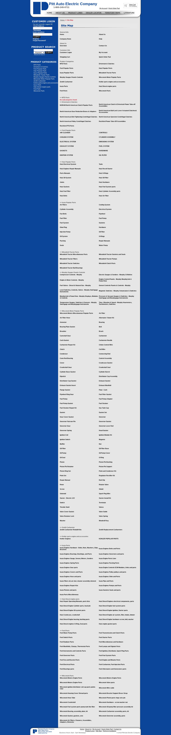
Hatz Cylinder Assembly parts (109, 191)
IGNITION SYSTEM (66, 155)
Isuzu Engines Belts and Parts (109, 548)
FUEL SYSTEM (104, 146)
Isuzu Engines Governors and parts (111, 554)
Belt (100, 327)
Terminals (102, 503)
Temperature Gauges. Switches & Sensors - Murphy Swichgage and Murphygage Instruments (78, 303)
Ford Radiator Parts (67, 642)
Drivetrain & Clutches (41, 67)
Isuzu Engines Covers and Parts (71, 572)
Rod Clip (102, 480)
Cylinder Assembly (66, 209)
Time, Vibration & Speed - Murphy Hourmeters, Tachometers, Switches (115, 303)
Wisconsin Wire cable (106, 688)
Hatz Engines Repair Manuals (70, 169)
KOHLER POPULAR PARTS (108, 539)
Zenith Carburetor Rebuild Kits (70, 530)
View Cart (132, 5)
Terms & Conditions (109, 731)
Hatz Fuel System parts (107, 187)
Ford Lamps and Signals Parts (109, 646)
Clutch (62, 349)
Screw (62, 489)
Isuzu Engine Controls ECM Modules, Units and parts (117, 567)
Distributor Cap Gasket (68, 381)
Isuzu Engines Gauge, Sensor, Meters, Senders (76, 558)
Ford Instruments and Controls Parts (73, 651)
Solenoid (63, 494)
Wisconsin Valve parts (107, 682)
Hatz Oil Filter (103, 178)
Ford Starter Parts (105, 637)
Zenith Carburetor (40, 81)
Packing (63, 241)
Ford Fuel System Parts (107, 655)
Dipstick (63, 376)
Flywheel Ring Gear (67, 394)
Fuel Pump (102, 218)
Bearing (102, 322)
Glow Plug (63, 227)
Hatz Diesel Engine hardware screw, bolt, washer (116, 619)
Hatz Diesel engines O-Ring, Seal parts (73, 624)
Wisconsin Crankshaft (68, 702)
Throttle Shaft (64, 507)
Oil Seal (62, 457)
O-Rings (102, 236)
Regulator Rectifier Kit (107, 475)
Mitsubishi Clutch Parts (107, 263)
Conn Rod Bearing (66, 358)
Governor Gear (65, 426)
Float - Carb (103, 390)
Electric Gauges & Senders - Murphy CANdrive (115, 275)
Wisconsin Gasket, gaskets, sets (71, 716)
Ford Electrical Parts (67, 664)
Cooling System (104, 205)
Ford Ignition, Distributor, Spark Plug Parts (114, 651)
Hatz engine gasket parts (108, 624)
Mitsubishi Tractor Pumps (108, 259)
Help (100, 39)
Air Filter (102, 313)
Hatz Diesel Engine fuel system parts (112, 606)
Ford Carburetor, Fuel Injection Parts (112, 664)
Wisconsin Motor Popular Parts (44, 79)
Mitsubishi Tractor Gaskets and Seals (112, 254)
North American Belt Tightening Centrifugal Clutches (78, 117)
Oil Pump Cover (104, 453)
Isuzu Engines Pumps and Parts (110, 585)
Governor (102, 417)
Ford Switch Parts (66, 637)
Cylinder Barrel (104, 372)
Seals (62, 245)
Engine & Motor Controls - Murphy (72, 280)
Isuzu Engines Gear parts (69, 567)
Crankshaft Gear (66, 367)
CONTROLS (103, 133)
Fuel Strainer (103, 403)
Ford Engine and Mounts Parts (109, 660)
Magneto (102, 439)
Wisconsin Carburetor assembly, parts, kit (114, 711)
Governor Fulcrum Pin (67, 421)
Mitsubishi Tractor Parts (41, 75)
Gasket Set (103, 412)
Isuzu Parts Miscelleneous (69, 594)
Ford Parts (37, 89)
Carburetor (103, 336)
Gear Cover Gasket (67, 417)
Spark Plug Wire (104, 494)
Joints (62, 182)
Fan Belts (63, 214)
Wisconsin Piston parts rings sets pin (112, 698)
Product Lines (90, 731)
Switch (62, 503)
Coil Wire (102, 349)
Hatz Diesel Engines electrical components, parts (116, 601)
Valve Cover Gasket (67, 512)
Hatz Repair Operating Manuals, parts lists (75, 601)
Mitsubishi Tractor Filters (68, 259)
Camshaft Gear (65, 336)
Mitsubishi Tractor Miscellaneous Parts (74, 254)
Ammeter (63, 322)
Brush (101, 331)
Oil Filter (102, 232)
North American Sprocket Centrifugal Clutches (115, 117)
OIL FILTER (103, 155)
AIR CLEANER (65, 133)
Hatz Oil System (65, 178)
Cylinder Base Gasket (67, 372)
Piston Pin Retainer (66, 466)
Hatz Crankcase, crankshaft (70, 615)
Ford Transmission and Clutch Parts (111, 633)
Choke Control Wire (106, 345)
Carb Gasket (64, 340)
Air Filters (63, 205)
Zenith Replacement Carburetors (110, 530)
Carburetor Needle (105, 340)
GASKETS (63, 151)
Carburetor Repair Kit (67, 345)
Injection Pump (65, 232)
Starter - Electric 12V (67, 498)
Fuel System (64, 223)
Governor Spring (66, 430)
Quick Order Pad (114, 8)
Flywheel (102, 214)
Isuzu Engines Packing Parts (109, 563)
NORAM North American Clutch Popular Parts (76, 105)
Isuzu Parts (37, 85)
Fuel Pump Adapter (106, 399)
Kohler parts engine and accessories (46, 83)
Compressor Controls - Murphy (71, 275)
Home (62, 20)
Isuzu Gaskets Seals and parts (110, 590)
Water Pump (103, 245)
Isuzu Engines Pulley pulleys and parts (112, 572)
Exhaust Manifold (105, 385)
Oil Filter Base (104, 448)
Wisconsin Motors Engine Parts (71, 678)
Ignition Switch (65, 439)
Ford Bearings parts (67, 669)
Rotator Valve (104, 484)
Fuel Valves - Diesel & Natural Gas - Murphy (75, 285)
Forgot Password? (39, 40)
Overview (63, 46)
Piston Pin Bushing (105, 462)
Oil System (64, 236)
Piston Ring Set (65, 471)
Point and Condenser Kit (107, 471)
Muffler (62, 444)
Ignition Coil (64, 435)
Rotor (62, 484)
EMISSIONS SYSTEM (106, 142)
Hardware (102, 227)
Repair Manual (65, 480)
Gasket (62, 412)
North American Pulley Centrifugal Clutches (75, 121)
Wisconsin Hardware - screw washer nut (113, 702)
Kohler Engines (65, 539)
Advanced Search (39, 54)
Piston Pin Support (105, 466)
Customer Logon (66, 52)
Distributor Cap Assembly (108, 376)
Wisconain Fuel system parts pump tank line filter (77, 707)
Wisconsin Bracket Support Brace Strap (113, 693)
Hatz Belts (63, 196)
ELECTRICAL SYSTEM (68, 142)
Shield (101, 489)
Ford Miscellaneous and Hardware (111, 642)
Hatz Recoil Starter (105, 169)
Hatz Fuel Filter (65, 191)
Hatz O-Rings (103, 173)
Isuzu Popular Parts (40, 73)
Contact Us (103, 46)
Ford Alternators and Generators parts (112, 669)
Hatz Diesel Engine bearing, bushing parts (75, 619)
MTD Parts (37, 65)
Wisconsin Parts (39, 91)
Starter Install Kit (105, 498)
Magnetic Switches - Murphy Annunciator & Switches (117, 291)
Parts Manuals (65, 173)
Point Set (63, 475)
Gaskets (102, 223)
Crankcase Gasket (105, 363)
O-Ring (101, 457)
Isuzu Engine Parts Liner (107, 558)
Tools (101, 164)
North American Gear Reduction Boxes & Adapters (78, 111)
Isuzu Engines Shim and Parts (109, 576)
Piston (62, 462)
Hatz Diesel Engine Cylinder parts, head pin (75, 606)
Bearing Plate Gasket (67, 327)
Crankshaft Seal (104, 367)
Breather (63, 331)
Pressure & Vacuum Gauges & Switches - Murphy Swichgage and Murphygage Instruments (116, 297)
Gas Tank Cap (104, 408)
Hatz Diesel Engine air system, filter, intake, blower (117, 615)
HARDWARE (103, 151)
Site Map (99, 731)
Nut (100, 444)
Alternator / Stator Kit (106, 318)
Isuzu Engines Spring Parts (69, 563)
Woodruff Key (104, 521)
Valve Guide (103, 512)
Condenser (64, 354)
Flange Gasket (65, 390)
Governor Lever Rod (106, 426)
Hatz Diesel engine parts (42, 87)
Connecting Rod (104, 354)
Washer (62, 521)
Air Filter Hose (65, 318)
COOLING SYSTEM (66, 137)
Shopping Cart (65, 57)
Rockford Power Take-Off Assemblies (112, 121)
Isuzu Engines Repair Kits (69, 585)
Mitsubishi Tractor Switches (69, 263)
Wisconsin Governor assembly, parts (112, 716)
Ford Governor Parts (67, 655)
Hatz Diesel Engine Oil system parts (72, 610)
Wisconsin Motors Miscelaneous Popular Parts (76, 313)
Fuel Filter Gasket (105, 394)
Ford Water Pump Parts (68, 633)
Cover (62, 363)
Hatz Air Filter (104, 196)
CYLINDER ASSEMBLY (107, 137)
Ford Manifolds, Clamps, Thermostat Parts (75, 646)
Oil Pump (63, 453)
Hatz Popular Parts (40, 71)
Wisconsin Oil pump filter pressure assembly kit (116, 707)
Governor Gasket (105, 421)
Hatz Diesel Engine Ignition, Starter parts (113, 610)
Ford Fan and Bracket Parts (69, 660)
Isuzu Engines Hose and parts (70, 576)
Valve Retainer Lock (67, 516)
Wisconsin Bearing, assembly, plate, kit (74, 711)
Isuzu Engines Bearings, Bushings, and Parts (76, 554)
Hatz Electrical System (68, 164)
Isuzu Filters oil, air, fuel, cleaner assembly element (78, 581)
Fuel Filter (63, 218)
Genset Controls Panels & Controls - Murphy (114, 285)
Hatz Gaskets (64, 187)
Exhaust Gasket (104, 381)
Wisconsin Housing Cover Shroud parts (74, 693)
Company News (65, 39)
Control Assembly (105, 358)
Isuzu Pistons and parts (68, 590)
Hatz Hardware (104, 182)
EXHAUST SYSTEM (67, 146)
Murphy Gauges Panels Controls (45, 77)
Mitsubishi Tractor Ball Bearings (71, 268)
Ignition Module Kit (105, 435)
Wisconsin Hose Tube (67, 698)
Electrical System (105, 209)
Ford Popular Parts (40, 69)
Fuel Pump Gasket (66, 403)
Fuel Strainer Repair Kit (68, 408)
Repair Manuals (104, 241)
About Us (102, 34)
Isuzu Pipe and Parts (106, 581)
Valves (101, 507)
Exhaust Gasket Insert (68, 385)
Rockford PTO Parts (67, 126)
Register (36, 39)
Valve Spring (103, 516)
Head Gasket (103, 430)
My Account (103, 8)
